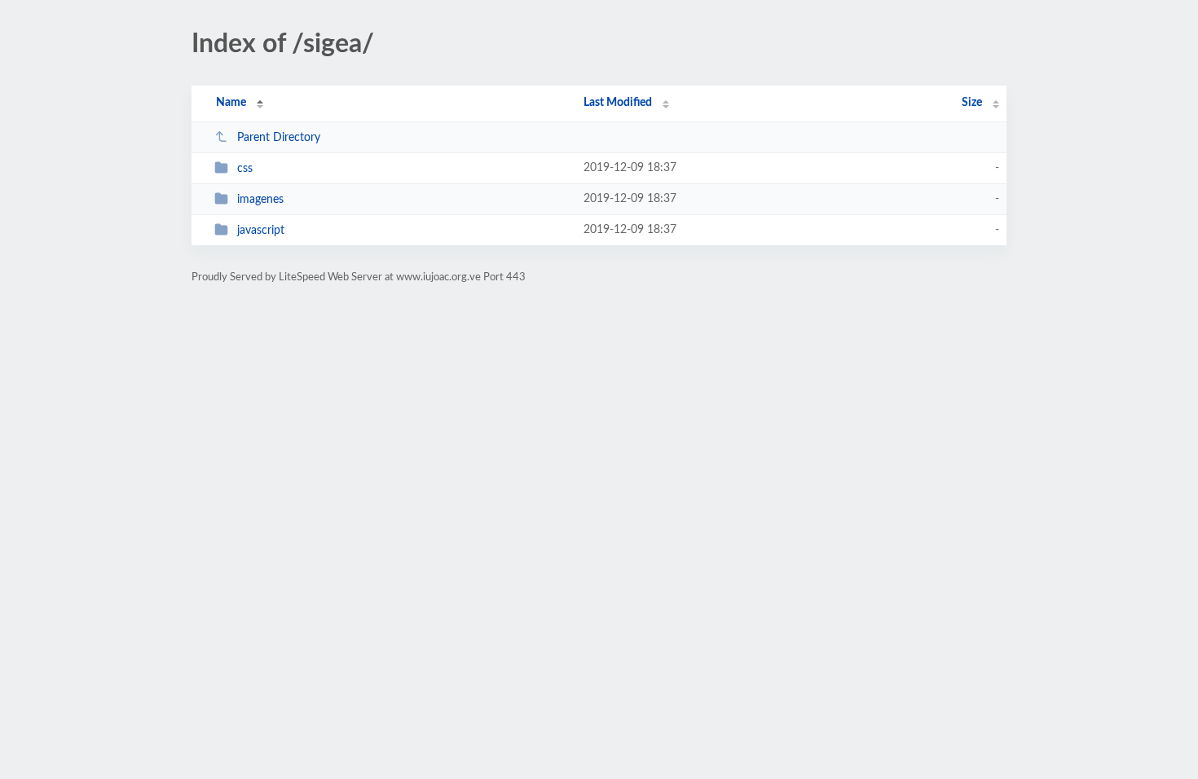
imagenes (260, 199)
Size (972, 102)
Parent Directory (278, 137)
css (245, 168)
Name (231, 102)
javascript (260, 230)
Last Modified (618, 102)
